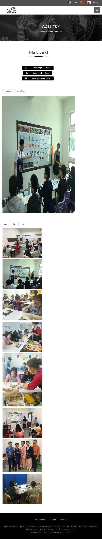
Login (97, 2)
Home (42, 32)
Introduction (40, 520)
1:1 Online (63, 520)
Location (52, 520)
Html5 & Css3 (67, 532)
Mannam (58, 32)
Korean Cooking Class (40, 73)
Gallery (50, 32)
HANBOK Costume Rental (40, 78)
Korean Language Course (40, 68)
